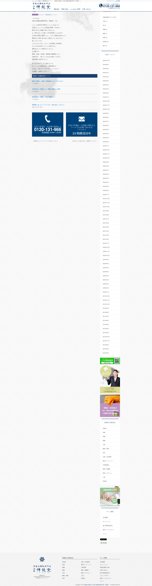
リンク (105, 534)
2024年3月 (106, 89)
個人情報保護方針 (108, 525)
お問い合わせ (86, 9)
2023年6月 (106, 125)
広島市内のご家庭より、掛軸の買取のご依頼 (46, 89)
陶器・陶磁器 (106, 469)
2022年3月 (106, 186)
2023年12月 (106, 101)
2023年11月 (106, 105)
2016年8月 (106, 345)
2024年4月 (106, 85)
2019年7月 (106, 316)
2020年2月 (106, 288)
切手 (104, 453)
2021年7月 (106, 219)
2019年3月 (106, 332)
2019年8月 (106, 312)
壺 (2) (104, 25)
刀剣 (104, 444)
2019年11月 (106, 300)
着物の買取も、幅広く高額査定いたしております (47, 81)
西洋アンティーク (108, 461)
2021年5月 (106, 227)
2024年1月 (106, 97)
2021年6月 (106, 223)
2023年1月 (106, 146)
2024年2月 (106, 93)
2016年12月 (106, 337)
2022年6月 (106, 174)
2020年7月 (106, 267)
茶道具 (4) (105, 41)
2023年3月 (106, 137)
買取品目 (56, 9)
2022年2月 (106, 190)
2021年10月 (106, 207)
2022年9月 (106, 162)
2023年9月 (106, 113)
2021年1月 (106, 243)
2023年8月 (106, 117)
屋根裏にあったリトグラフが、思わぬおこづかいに (48, 105)
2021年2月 (106, 239)
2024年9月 (106, 64)
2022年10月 (106, 158)
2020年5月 (106, 276)
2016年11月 (106, 341)
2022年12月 (106, 150)
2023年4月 (106, 133)
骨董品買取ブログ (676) (109, 17)
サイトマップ (110, 1)
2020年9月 (106, 259)
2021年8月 (106, 215)
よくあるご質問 (75, 9)
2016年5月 (106, 353)
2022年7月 (106, 170)
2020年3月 (106, 284)
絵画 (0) (105, 37)
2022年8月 (106, 166)
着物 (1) (105, 33)
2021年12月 (106, 198)
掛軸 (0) (105, 29)
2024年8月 (106, 68)
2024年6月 (106, 77)
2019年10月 (106, 304)
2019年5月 (106, 324)
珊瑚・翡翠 (106, 448)
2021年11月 (106, 202)
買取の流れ (64, 9)
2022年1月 (106, 194)
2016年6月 (106, 349)
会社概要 (118, 1)
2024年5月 (106, 81)
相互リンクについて (108, 529)
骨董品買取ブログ (49, 14)
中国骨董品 (106, 465)
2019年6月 (106, 320)
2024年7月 (106, 72)
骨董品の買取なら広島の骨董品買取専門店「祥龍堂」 (97, 584)
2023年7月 (106, 121)
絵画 (104, 432)
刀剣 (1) (105, 21)
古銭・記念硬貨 (107, 457)
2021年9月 (106, 211)
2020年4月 (106, 280)
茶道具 (105, 428)
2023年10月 (106, 109)
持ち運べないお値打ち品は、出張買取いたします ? (84, 141)
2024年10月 (106, 60)
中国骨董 (83, 567)
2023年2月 (106, 142)
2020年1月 (106, 292)
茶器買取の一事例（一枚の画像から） (44, 97)
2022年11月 (106, 154)
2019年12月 (106, 296)
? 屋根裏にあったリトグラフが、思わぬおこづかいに (45, 141)
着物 (104, 440)
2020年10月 (106, 255)
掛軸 (104, 436)
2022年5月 (106, 178)
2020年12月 (106, 247)
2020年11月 (106, 251)
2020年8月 (106, 263)
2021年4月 (106, 231)
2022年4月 (106, 182)
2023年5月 (106, 129)
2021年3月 (106, 235)
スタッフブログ (104, 575)
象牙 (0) (105, 45)
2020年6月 (106, 272)
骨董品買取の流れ (105, 567)
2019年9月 (106, 308)
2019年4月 (106, 328)
